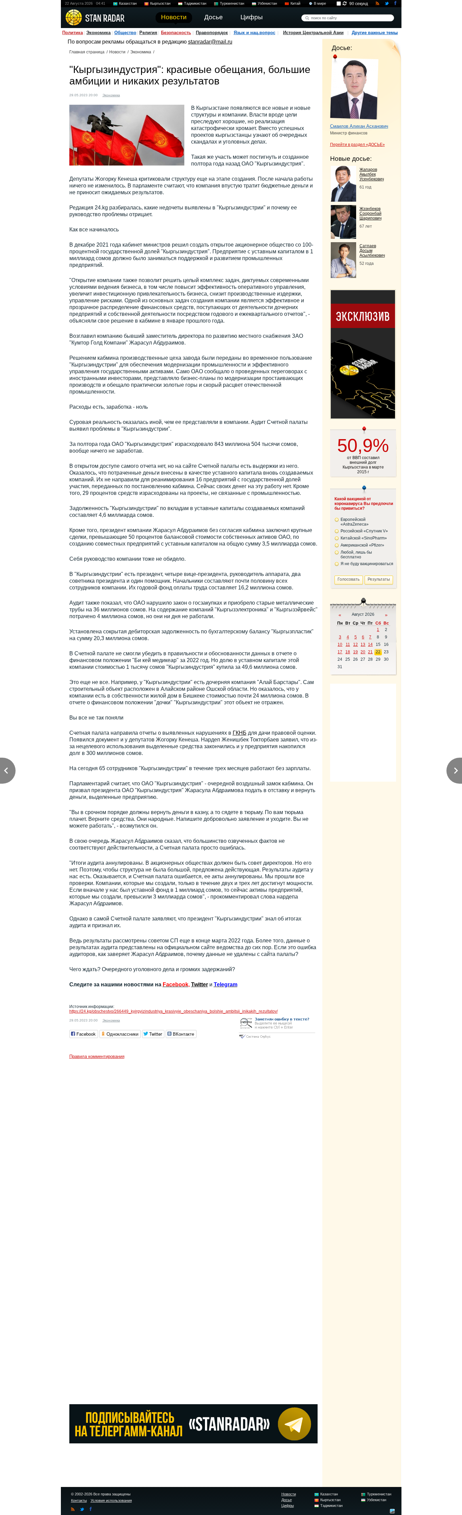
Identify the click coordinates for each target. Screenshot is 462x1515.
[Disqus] (193, 1146)
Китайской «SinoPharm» (364, 538)
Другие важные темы (375, 32)
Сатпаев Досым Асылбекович (372, 251)
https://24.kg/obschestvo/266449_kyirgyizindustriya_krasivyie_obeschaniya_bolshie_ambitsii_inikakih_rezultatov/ (173, 1011)
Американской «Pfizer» (362, 545)
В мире (320, 3)
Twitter (199, 984)
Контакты (79, 1500)
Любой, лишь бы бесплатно (356, 554)
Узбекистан (267, 3)
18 (347, 652)
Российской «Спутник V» (364, 531)
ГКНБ (240, 733)
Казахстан (128, 3)
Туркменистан (232, 3)
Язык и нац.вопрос (254, 32)
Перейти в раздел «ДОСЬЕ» (357, 144)
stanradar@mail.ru (210, 42)
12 (355, 644)
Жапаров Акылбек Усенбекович (372, 174)
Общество (125, 32)
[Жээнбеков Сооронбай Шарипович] (343, 237)
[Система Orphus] (277, 1039)
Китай (295, 3)
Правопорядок (212, 32)
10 (340, 644)
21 (370, 652)
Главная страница (87, 52)
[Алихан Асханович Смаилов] (354, 87)
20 (363, 652)
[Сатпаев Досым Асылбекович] (343, 276)
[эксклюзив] (363, 417)
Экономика (98, 32)
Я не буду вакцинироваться (367, 563)
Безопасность (176, 32)
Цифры (287, 1506)
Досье (286, 1500)
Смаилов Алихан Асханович (359, 126)
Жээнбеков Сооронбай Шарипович (371, 213)
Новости (117, 52)
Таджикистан (195, 3)
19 (355, 652)
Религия (148, 32)
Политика (72, 32)
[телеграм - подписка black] (193, 1441)
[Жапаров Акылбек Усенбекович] (343, 200)
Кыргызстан (160, 3)
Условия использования (111, 1500)
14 (370, 644)
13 (363, 644)
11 (348, 644)
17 (340, 652)
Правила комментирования (96, 1056)
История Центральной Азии (313, 32)
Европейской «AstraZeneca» (355, 522)
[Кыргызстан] (129, 94)
